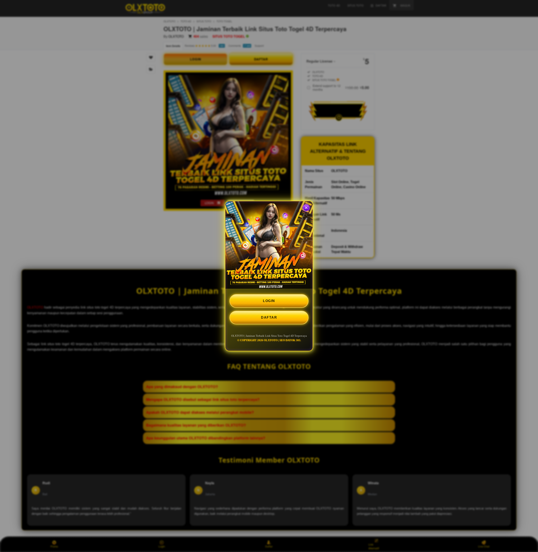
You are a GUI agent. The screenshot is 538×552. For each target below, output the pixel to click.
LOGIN (269, 301)
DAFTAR (269, 317)
